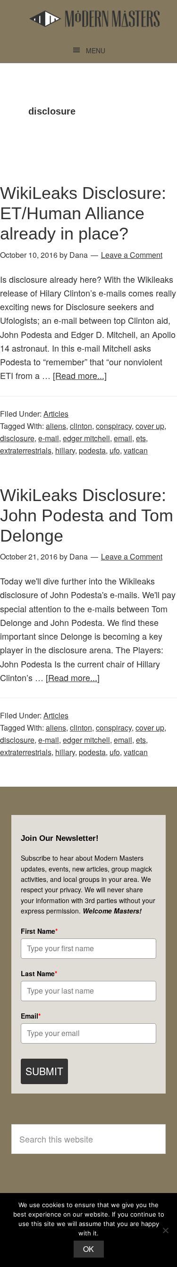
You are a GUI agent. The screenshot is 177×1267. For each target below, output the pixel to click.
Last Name (39, 973)
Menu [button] (95, 50)
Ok (88, 1248)
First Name (39, 931)
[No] (165, 1230)
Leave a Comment (131, 254)
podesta (92, 450)
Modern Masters (94, 19)
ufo (115, 450)
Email (31, 1015)
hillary (65, 450)
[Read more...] (80, 375)
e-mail (48, 438)
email (123, 438)
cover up (149, 425)
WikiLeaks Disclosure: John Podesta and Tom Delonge (86, 515)
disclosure (17, 438)
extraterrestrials (25, 450)
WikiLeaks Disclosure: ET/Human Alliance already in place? (83, 213)
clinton (81, 425)
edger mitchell (86, 438)
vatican (136, 450)
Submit (44, 1071)
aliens (56, 425)
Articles (55, 413)
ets (141, 438)
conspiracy (114, 425)
